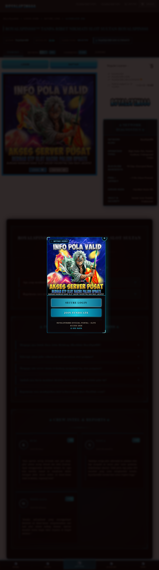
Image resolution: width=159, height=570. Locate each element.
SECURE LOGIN (76, 302)
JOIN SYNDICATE (76, 312)
